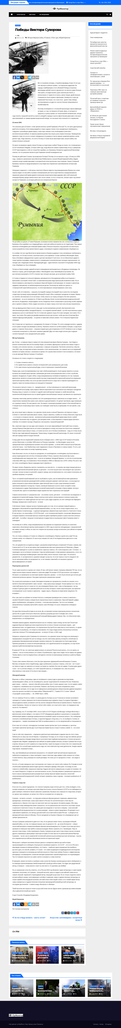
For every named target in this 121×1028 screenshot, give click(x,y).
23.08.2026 (17, 994)
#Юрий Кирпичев (64, 37)
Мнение (20, 953)
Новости (72, 953)
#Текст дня (54, 37)
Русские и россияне (43, 956)
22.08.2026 (43, 994)
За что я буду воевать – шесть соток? (29, 918)
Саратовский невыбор (97, 68)
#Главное (47, 37)
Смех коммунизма (96, 37)
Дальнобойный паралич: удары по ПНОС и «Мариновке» (98, 109)
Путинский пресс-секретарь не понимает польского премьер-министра (99, 100)
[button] (107, 14)
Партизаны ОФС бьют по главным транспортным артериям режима (98, 92)
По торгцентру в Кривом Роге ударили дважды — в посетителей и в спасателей (100, 83)
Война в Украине (94, 986)
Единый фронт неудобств (98, 33)
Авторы (32, 14)
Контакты (21, 14)
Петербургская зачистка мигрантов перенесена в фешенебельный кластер (98, 44)
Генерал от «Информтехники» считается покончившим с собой (100, 74)
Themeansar (40, 1024)
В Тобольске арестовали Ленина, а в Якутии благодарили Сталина (98, 117)
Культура (18, 25)
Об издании (44, 14)
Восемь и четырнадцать (98, 131)
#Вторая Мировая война (35, 37)
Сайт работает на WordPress (17, 1024)
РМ (18, 35)
